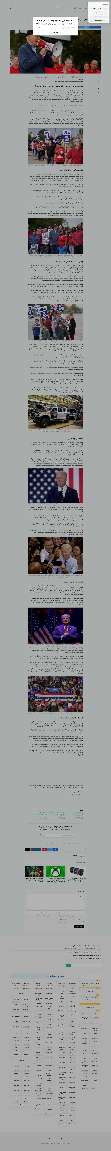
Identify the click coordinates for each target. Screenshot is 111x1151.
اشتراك (40, 27)
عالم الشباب (99, 12)
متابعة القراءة (55, 32)
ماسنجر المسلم (99, 20)
